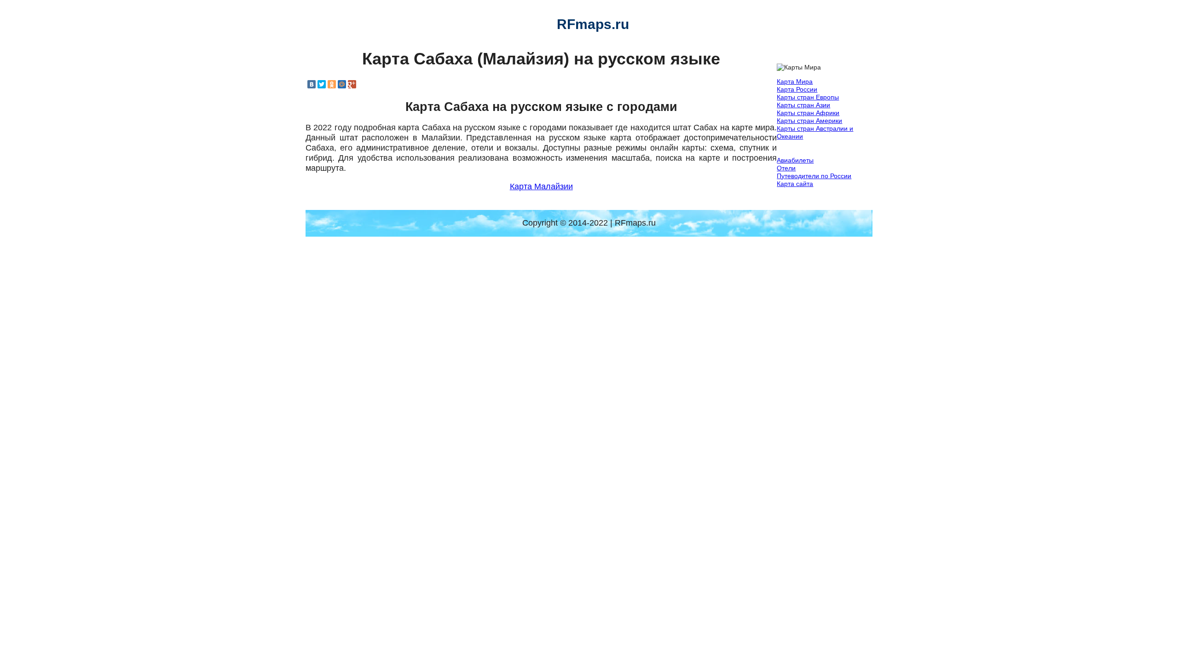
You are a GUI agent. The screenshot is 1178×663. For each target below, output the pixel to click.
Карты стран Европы (808, 97)
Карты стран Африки (808, 112)
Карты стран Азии (803, 105)
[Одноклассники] (332, 84)
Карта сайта (795, 183)
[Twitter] (322, 84)
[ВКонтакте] (311, 84)
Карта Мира (795, 81)
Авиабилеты (795, 160)
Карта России (797, 89)
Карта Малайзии (541, 186)
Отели (786, 168)
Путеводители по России (814, 176)
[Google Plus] (352, 84)
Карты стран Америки (809, 120)
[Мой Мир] (342, 84)
